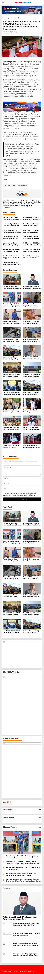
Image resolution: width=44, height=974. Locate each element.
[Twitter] (22, 194)
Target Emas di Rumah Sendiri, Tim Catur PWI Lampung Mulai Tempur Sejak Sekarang (21, 874)
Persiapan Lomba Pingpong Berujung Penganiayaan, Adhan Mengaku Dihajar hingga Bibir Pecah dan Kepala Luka (25, 955)
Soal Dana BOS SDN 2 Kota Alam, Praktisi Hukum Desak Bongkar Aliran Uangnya (32, 244)
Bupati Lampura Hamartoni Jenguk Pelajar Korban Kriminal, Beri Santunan (31, 225)
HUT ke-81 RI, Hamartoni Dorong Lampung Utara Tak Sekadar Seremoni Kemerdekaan (31, 429)
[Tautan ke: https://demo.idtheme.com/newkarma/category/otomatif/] (40, 810)
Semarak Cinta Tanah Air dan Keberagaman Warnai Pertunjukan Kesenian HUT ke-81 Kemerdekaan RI (11, 429)
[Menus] (3, 2)
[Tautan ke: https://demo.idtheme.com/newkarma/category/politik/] (40, 818)
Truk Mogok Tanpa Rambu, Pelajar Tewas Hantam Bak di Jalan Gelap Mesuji (26, 924)
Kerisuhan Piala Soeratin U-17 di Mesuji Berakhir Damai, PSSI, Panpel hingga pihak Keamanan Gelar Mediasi (22, 863)
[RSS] (26, 194)
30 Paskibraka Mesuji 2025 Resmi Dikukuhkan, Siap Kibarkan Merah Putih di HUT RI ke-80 (12, 204)
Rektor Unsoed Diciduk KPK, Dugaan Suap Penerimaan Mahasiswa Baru (32, 218)
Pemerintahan (14, 33)
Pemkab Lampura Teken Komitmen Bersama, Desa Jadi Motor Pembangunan (11, 218)
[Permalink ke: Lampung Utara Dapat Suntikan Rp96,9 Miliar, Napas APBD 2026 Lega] (12, 350)
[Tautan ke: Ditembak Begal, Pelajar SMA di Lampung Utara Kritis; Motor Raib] (7, 937)
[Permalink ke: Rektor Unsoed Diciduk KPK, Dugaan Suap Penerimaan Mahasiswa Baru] (32, 279)
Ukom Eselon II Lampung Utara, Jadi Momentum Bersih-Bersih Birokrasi (31, 231)
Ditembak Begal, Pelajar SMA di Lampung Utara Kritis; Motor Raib (10, 237)
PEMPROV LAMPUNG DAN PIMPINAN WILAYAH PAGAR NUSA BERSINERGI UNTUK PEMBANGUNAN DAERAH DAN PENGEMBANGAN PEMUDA (12, 250)
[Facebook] (18, 194)
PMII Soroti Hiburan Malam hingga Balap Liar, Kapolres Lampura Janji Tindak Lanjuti (12, 257)
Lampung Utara (7, 33)
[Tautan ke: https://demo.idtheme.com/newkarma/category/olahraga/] (40, 827)
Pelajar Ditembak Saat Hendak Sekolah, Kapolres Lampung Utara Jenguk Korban (11, 231)
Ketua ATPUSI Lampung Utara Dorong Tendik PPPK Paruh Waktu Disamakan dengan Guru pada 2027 (31, 237)
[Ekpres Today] (23, 2)
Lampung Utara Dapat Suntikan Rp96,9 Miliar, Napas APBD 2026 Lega (10, 244)
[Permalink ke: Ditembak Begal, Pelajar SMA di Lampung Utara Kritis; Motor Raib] (12, 332)
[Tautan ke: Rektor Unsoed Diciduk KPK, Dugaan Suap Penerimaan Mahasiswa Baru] (22, 903)
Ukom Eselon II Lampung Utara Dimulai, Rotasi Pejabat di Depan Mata (31, 257)
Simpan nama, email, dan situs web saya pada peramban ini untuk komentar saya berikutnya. (20, 494)
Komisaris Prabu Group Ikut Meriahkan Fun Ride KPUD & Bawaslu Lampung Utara (31, 203)
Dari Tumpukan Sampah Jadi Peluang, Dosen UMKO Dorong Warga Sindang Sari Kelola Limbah (12, 263)
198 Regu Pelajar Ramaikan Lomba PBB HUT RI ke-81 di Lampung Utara (23, 868)
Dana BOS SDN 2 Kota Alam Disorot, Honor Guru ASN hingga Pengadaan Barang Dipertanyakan (32, 250)
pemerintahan (22, 185)
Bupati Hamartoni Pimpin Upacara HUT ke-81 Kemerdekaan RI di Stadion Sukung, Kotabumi (11, 446)
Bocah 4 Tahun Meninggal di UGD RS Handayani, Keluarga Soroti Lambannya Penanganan (25, 944)
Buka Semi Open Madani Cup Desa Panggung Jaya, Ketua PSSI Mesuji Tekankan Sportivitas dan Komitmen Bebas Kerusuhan (12, 225)
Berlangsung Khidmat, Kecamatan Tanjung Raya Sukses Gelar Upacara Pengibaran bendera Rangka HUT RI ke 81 (32, 446)
